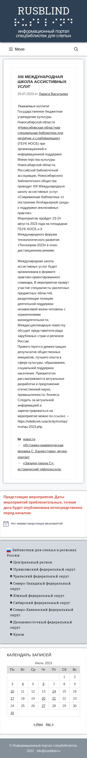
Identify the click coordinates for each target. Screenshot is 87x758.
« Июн (38, 724)
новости (29, 439)
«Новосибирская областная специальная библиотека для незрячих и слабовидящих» (40, 133)
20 (43, 698)
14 (54, 691)
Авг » (50, 724)
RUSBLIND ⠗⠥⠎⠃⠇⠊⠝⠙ (43, 16)
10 (12, 691)
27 (43, 706)
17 (12, 698)
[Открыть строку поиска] (76, 49)
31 (12, 713)
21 (54, 698)
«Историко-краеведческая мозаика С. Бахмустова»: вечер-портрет (43, 451)
